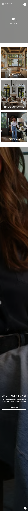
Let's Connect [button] (14, 407)
